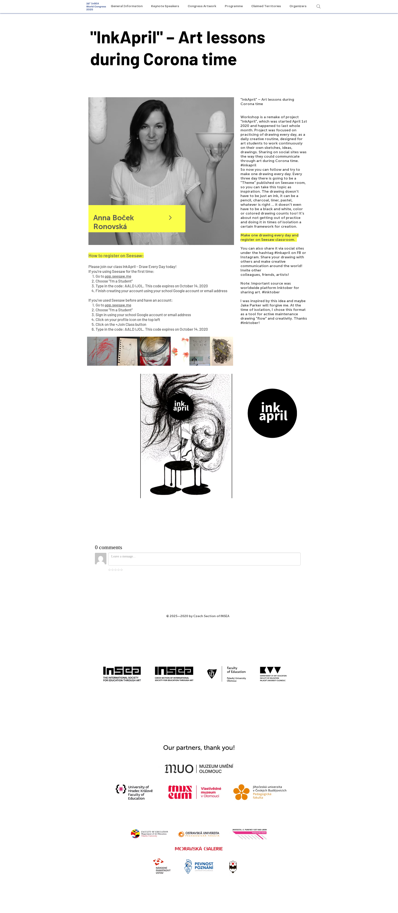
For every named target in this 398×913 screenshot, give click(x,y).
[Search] (318, 6)
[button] (186, 436)
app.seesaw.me (118, 276)
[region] (161, 171)
